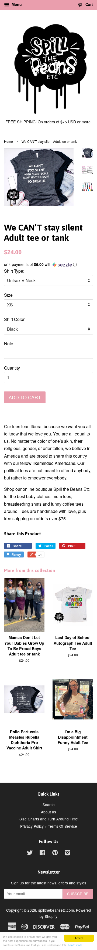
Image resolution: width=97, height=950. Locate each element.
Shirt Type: (14, 271)
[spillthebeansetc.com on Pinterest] (55, 853)
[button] (48, 264)
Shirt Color (14, 319)
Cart (88, 4)
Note (8, 343)
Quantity (12, 368)
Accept (79, 938)
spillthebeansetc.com (56, 910)
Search (49, 804)
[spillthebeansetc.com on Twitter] (30, 853)
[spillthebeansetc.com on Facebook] (42, 853)
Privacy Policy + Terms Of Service (48, 826)
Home (8, 141)
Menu (16, 4)
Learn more (75, 945)
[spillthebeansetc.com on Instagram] (67, 853)
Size (8, 295)
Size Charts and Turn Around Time (48, 818)
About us (48, 811)
